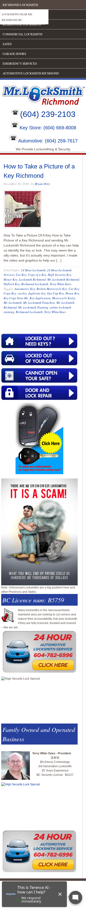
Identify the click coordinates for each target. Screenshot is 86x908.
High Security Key (59, 275)
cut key (22, 293)
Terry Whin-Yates (60, 284)
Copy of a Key (37, 275)
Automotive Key (25, 289)
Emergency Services (20, 63)
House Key (10, 279)
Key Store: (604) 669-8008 (48, 128)
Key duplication (40, 298)
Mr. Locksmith (13, 302)
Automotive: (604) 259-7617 (48, 140)
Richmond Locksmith (20, 5)
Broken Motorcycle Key (52, 289)
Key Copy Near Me (16, 298)
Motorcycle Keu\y (63, 298)
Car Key (21, 275)
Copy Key (10, 293)
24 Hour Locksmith (33, 270)
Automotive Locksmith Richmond (31, 73)
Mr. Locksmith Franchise (39, 302)
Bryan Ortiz (42, 184)
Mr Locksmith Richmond (42, 94)
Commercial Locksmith (22, 34)
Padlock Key (12, 284)
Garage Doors (14, 54)
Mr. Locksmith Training (33, 307)
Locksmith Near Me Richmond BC (17, 17)
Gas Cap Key (55, 293)
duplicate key (37, 293)
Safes (7, 44)
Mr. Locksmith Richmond (63, 279)
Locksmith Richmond (32, 279)
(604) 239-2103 (47, 114)
